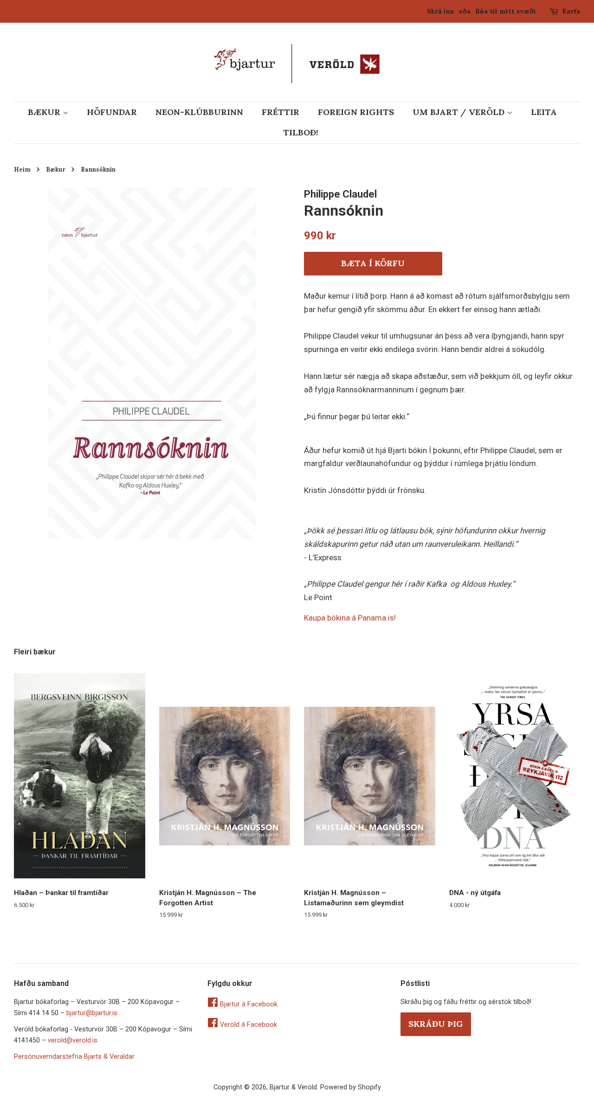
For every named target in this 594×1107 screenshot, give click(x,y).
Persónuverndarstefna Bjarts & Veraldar (74, 1057)
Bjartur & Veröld (293, 1087)
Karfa (571, 11)
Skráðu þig (435, 1023)
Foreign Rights (356, 112)
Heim (22, 169)
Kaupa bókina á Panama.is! (350, 617)
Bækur (45, 112)
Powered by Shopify (350, 1087)
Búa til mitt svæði (505, 11)
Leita (544, 112)
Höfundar (112, 112)
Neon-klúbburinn (199, 112)
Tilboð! (300, 132)
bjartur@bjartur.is (91, 1013)
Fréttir (280, 112)
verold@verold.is (72, 1040)
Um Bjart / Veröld (460, 112)
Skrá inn (440, 11)
